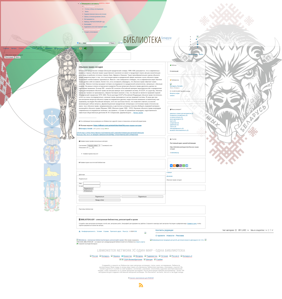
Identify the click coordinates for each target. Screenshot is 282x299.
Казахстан (128, 256)
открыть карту (140, 242)
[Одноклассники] (174, 165)
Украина (116, 256)
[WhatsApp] (183, 165)
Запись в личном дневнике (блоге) (94, 16)
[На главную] (145, 232)
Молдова (139, 256)
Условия (99, 231)
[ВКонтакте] (171, 165)
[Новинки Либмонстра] (268, 230)
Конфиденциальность (88, 231)
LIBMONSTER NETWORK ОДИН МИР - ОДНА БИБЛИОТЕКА (141, 250)
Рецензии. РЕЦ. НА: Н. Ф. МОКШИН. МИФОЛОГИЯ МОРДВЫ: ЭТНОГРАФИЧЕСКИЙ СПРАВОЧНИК (107, 134)
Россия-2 (175, 256)
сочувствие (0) (174, 123)
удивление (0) (174, 125)
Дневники (170, 176)
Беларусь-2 (187, 256)
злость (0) (173, 126)
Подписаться (99, 196)
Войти (201, 54)
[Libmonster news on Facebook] (270, 230)
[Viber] (180, 165)
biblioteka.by (175, 152)
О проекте (160, 235)
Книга (86, 11)
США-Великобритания (133, 259)
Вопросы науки (174, 93)
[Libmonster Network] (177, 240)
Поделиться (142, 196)
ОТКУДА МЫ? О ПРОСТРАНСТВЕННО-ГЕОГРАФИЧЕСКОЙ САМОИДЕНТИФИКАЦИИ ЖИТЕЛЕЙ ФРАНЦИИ (110, 133)
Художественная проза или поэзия (95, 14)
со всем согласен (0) (176, 117)
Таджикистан (152, 256)
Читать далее (138, 112)
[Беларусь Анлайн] (171, 84)
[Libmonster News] (272, 230)
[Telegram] (186, 165)
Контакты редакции (164, 230)
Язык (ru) (125, 231)
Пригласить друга (115, 231)
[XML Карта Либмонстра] (141, 286)
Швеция (149, 259)
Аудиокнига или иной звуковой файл (95, 27)
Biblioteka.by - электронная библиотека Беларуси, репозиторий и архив (101, 240)
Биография (87, 24)
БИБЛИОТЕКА (142, 39)
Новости (170, 235)
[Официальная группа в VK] (197, 47)
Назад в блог (99, 200)
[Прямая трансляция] (248, 230)
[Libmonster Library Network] (206, 240)
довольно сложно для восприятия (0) (181, 113)
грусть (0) (173, 121)
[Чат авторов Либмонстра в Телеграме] (197, 44)
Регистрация (193, 54)
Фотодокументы (89, 19)
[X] (177, 165)
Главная (169, 172)
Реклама (180, 235)
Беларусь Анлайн (86, 129)
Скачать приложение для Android (142, 278)
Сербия (159, 259)
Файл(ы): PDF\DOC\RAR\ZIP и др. (94, 22)
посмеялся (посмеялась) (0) (178, 115)
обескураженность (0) (177, 128)
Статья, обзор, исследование (94, 9)
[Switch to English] (198, 37)
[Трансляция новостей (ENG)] (196, 39)
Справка (106, 231)
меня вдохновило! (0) (176, 119)
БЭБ (135, 231)
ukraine (172, 95)
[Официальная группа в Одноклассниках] (197, 42)
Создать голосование (91, 32)
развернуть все (107, 145)
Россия (95, 256)
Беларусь (105, 256)
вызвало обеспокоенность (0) (179, 130)
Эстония (164, 256)
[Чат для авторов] (236, 230)
